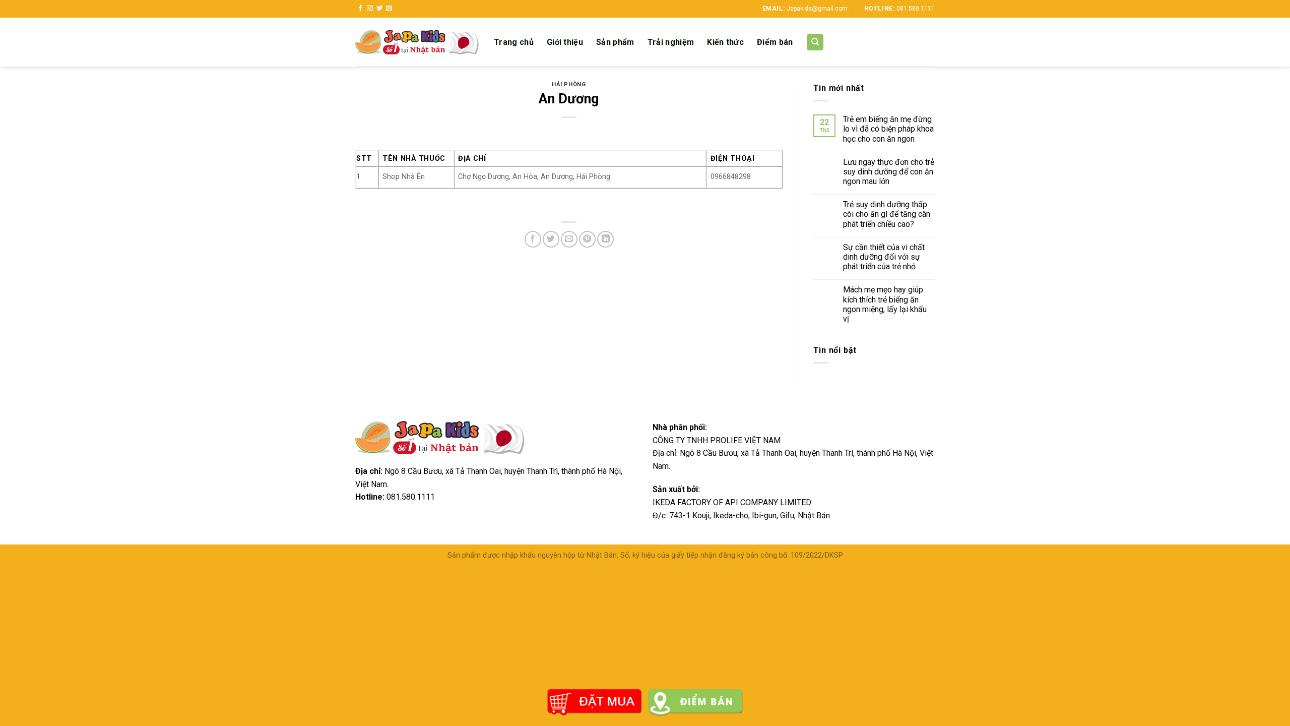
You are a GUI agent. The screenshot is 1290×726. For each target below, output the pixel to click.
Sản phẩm (615, 42)
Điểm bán (775, 42)
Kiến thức (725, 42)
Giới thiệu (565, 42)
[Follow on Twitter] (379, 8)
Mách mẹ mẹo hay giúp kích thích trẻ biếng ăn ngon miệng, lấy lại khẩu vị (885, 304)
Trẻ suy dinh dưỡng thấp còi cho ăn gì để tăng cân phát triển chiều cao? (886, 214)
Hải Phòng (569, 84)
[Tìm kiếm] (815, 42)
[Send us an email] (389, 8)
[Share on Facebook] (533, 239)
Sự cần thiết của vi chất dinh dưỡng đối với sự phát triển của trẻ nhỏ (884, 257)
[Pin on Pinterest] (587, 239)
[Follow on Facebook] (360, 8)
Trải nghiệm (671, 42)
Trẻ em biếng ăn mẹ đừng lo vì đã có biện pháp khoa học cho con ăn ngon (888, 128)
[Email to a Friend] (569, 239)
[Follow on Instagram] (370, 8)
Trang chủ (514, 42)
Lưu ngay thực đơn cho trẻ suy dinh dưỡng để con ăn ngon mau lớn (888, 171)
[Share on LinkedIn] (605, 239)
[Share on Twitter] (551, 239)
